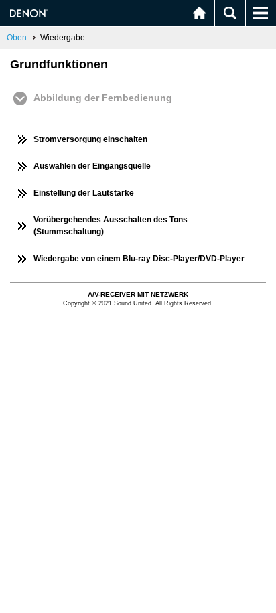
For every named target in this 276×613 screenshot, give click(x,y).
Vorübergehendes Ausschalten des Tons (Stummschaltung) (110, 225)
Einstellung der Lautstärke (83, 193)
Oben (17, 37)
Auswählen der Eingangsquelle (92, 166)
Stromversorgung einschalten (90, 139)
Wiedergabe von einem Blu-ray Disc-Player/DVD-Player (139, 258)
